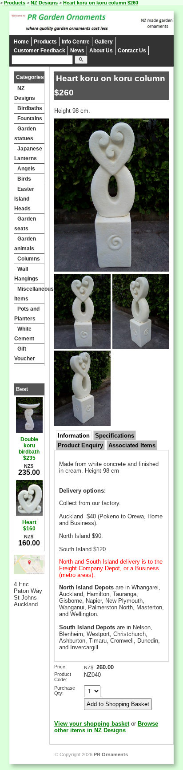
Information (74, 435)
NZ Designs (44, 2)
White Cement (24, 334)
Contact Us (132, 50)
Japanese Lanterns (28, 154)
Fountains (29, 118)
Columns (28, 259)
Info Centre (76, 42)
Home (21, 42)
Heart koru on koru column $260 (100, 2)
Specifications (114, 435)
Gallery (104, 42)
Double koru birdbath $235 (29, 448)
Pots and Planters (27, 314)
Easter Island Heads (24, 199)
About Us (101, 50)
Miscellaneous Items (29, 294)
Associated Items (131, 445)
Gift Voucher (24, 354)
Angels (26, 169)
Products (14, 2)
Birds (24, 179)
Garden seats (25, 224)
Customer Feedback (39, 50)
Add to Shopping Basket (118, 704)
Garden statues (25, 134)
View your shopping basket (91, 723)
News (77, 50)
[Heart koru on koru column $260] (111, 269)
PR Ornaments (111, 754)
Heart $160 (29, 525)
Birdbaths (29, 108)
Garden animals (25, 244)
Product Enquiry (80, 445)
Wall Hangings (26, 274)
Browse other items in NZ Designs (106, 727)
